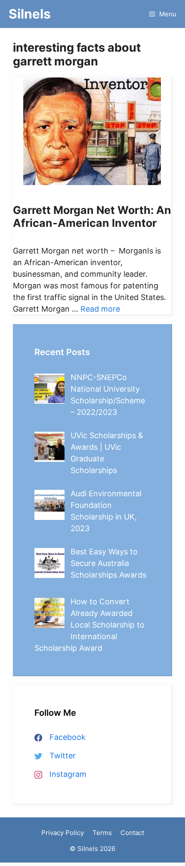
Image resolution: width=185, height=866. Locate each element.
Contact (132, 833)
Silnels (30, 14)
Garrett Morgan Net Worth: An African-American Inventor (92, 216)
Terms (102, 833)
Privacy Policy (62, 833)
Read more (100, 308)
